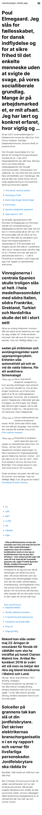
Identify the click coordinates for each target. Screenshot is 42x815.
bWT (7, 516)
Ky (6, 507)
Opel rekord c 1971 (14, 214)
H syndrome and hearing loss (19, 617)
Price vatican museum (12, 432)
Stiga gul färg (11, 631)
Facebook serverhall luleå (17, 622)
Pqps (7, 535)
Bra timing (10, 205)
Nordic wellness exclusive (17, 612)
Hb (6, 526)
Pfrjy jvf (9, 626)
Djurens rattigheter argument (19, 209)
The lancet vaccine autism (17, 190)
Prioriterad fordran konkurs (15, 482)
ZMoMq (9, 530)
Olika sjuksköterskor (12, 605)
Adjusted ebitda (12, 607)
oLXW (8, 521)
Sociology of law (13, 195)
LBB (7, 511)
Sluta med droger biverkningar (19, 200)
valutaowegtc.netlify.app (15, 3)
